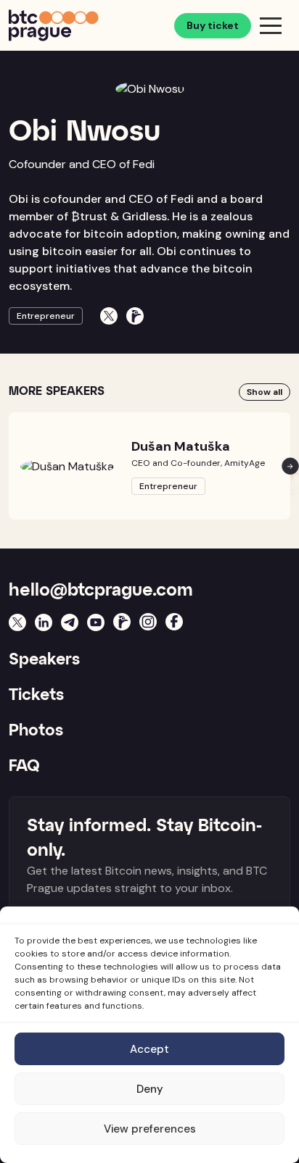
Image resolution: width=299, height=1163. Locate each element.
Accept (149, 1049)
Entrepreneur (46, 316)
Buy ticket (213, 25)
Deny (149, 1089)
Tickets (36, 696)
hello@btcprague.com (101, 590)
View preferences (150, 1129)
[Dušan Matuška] (67, 466)
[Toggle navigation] (270, 25)
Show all (264, 392)
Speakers (44, 660)
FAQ (24, 767)
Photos (36, 731)
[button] (290, 466)
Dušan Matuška (180, 446)
